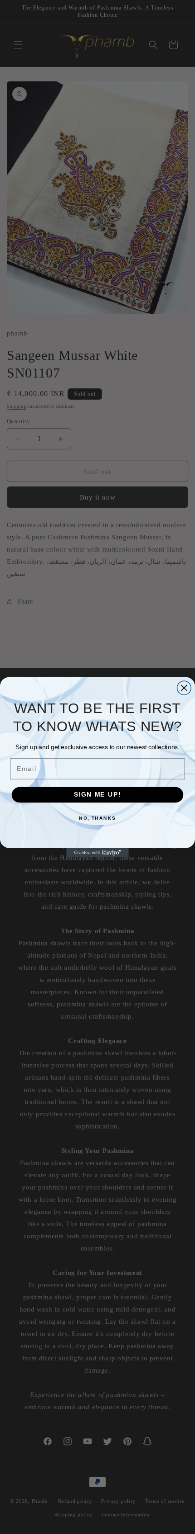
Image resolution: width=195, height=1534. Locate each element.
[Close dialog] (184, 688)
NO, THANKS (97, 818)
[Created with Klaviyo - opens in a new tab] (97, 852)
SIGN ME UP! (97, 794)
